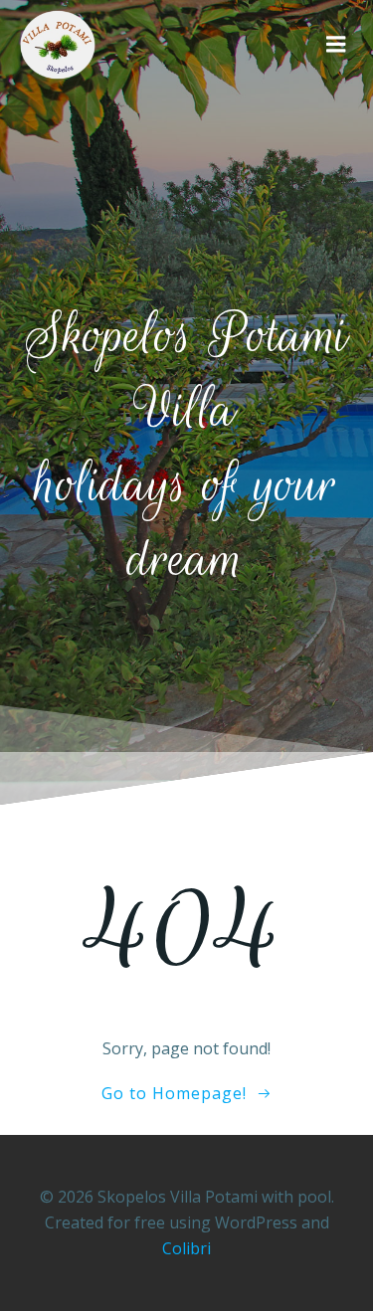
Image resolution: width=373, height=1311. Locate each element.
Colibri (186, 1248)
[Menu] (336, 45)
